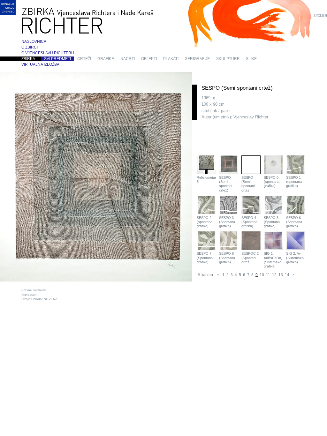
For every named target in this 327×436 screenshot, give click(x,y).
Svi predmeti (57, 58)
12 (274, 275)
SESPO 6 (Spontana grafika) (294, 222)
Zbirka (28, 58)
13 (280, 275)
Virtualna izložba (40, 64)
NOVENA (50, 299)
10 (262, 275)
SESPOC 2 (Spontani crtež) (250, 258)
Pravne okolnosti (33, 290)
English (320, 15)
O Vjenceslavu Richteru (47, 53)
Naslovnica (33, 41)
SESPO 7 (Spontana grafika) (205, 258)
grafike (105, 58)
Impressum (29, 294)
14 (287, 275)
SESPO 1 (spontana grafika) (294, 182)
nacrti (127, 58)
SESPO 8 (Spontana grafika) (227, 258)
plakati (171, 58)
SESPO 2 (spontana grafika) (204, 222)
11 (268, 275)
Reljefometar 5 (206, 180)
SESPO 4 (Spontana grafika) (249, 222)
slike (251, 58)
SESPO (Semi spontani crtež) (225, 184)
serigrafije (197, 58)
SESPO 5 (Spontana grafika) (272, 222)
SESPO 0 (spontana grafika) (271, 182)
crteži (84, 58)
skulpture (228, 58)
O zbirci (29, 47)
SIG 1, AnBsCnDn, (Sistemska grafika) (273, 260)
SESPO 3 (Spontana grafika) (227, 222)
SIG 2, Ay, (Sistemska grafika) (295, 258)
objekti (149, 58)
